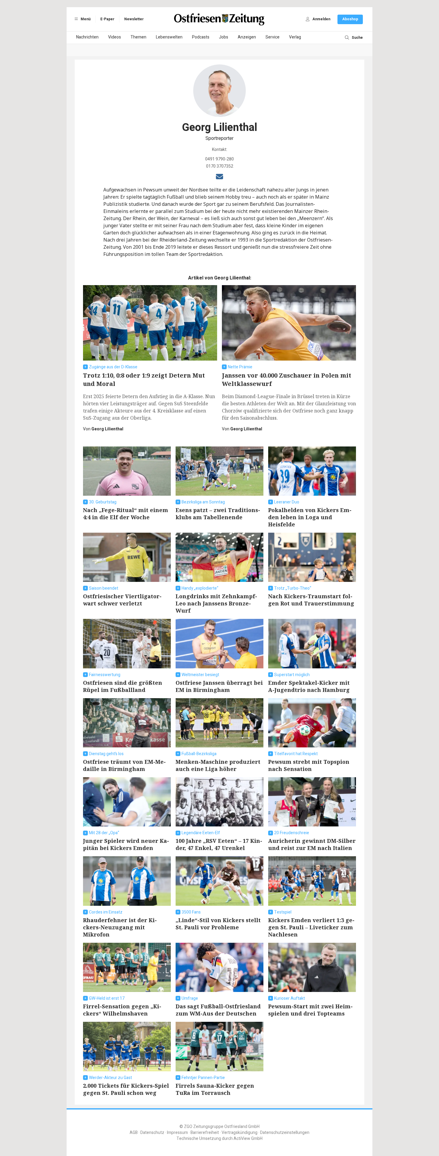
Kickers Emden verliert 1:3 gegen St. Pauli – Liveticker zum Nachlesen (311, 927)
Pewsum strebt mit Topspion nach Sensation (308, 765)
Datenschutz (152, 1132)
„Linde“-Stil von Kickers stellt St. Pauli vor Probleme (218, 924)
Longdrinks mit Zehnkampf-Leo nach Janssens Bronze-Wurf (216, 603)
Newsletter (134, 19)
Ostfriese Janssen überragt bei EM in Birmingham (219, 686)
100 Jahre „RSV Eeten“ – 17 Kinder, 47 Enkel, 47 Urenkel (219, 844)
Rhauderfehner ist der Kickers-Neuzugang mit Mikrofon (120, 927)
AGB (134, 1132)
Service (272, 37)
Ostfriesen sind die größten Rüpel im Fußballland (122, 686)
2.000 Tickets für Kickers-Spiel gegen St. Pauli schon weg (126, 1089)
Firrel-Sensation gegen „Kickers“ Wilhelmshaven (122, 1010)
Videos (114, 37)
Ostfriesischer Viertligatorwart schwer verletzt (122, 600)
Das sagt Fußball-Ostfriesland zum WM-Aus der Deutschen (218, 1010)
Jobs (223, 37)
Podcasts (200, 37)
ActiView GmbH (248, 1138)
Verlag (295, 37)
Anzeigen (247, 37)
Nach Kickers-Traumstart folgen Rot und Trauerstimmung (311, 600)
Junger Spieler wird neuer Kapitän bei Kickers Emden (126, 844)
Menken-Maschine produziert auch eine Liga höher (218, 765)
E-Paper (107, 19)
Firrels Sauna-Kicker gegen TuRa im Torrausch (215, 1089)
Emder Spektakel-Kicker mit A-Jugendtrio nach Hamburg (309, 686)
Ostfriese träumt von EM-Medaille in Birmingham (124, 765)
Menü (85, 19)
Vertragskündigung (239, 1132)
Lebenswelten (169, 37)
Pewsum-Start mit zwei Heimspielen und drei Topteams (310, 1010)
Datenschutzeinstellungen (284, 1132)
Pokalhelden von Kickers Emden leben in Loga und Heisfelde (309, 517)
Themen (138, 37)
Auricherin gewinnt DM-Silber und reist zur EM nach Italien (312, 844)
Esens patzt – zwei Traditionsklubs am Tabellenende (218, 513)
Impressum (177, 1132)
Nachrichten (87, 37)
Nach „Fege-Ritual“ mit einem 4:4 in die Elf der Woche (125, 513)
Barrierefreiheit (205, 1132)
